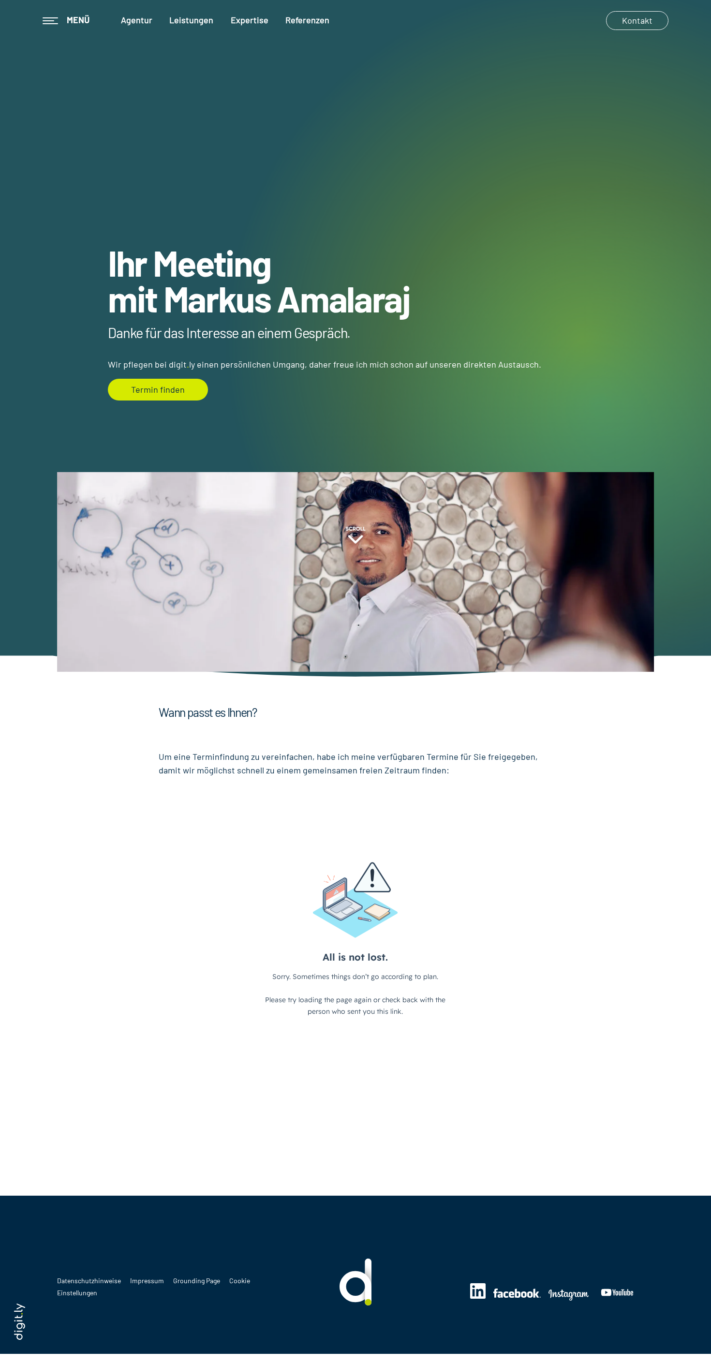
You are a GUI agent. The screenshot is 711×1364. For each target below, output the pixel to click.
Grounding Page (197, 1280)
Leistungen (191, 20)
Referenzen (307, 20)
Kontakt (637, 20)
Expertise (249, 20)
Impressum (147, 1280)
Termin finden (158, 389)
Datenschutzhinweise (89, 1280)
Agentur (136, 20)
